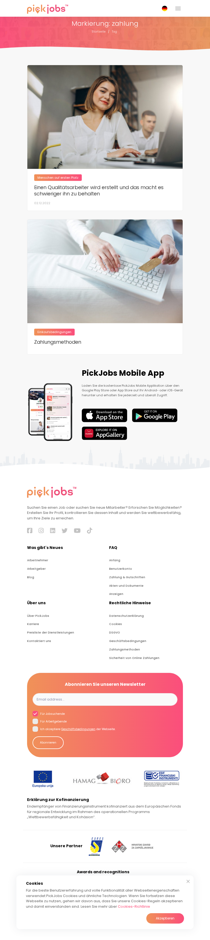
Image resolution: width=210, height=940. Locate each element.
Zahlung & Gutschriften (127, 577)
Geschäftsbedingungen (127, 641)
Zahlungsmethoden (57, 342)
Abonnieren (48, 743)
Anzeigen (116, 594)
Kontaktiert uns (39, 641)
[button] (166, 8)
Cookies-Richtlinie (134, 906)
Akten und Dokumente (126, 586)
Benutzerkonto (120, 569)
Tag (114, 32)
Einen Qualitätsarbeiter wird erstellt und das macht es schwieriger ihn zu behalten (99, 190)
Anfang (114, 560)
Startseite (99, 32)
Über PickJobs (38, 616)
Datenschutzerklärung (126, 616)
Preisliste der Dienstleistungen (50, 632)
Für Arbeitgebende (53, 721)
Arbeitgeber (36, 569)
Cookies (115, 624)
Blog (30, 577)
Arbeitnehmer (37, 560)
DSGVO (114, 632)
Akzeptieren (165, 918)
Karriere (33, 624)
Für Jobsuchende (52, 714)
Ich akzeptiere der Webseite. (77, 729)
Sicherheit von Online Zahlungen (134, 658)
